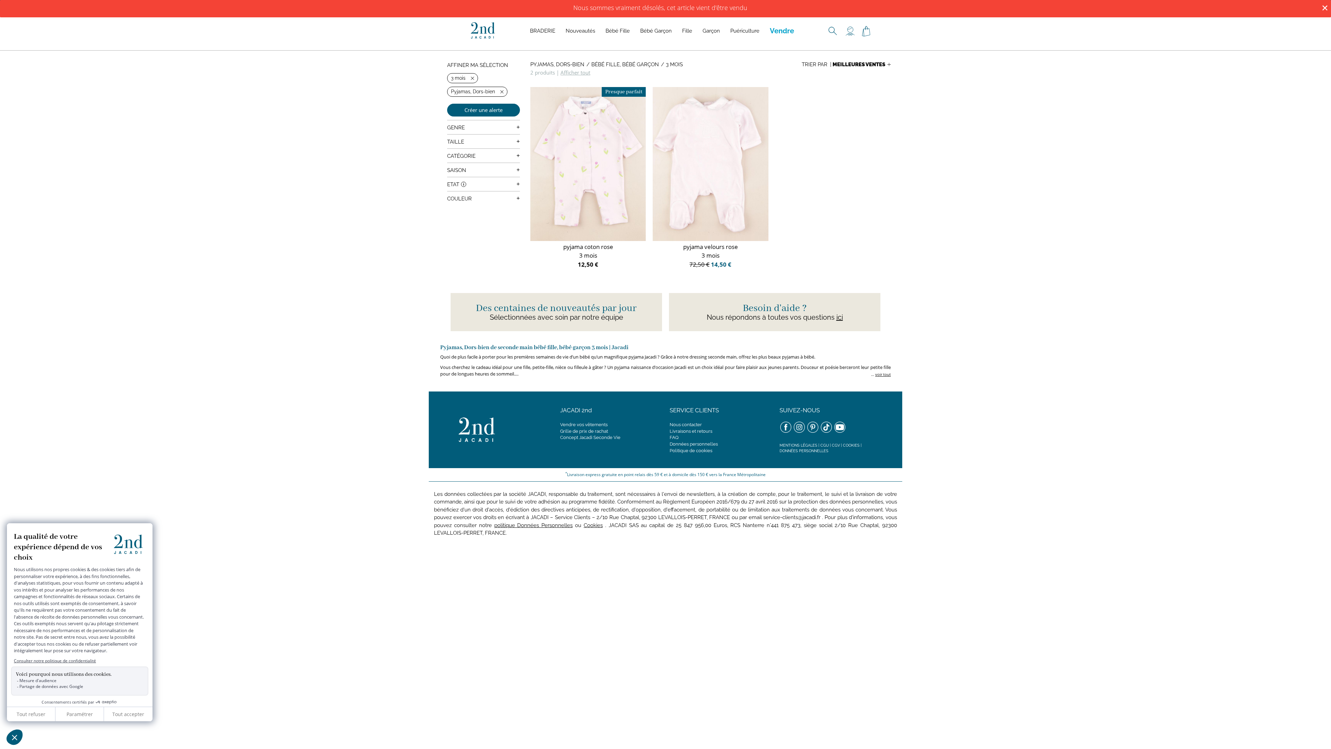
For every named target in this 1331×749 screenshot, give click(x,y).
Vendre (782, 31)
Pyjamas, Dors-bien (557, 64)
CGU (824, 445)
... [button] (880, 374)
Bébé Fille (618, 31)
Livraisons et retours (691, 431)
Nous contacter (686, 424)
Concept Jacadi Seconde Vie (590, 437)
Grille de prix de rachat (584, 431)
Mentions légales (798, 445)
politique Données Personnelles (533, 525)
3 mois (674, 64)
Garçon (711, 31)
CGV (836, 445)
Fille (687, 31)
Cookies (851, 445)
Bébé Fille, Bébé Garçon (625, 64)
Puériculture (744, 31)
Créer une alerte (483, 109)
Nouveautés (580, 31)
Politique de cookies (691, 450)
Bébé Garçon (656, 31)
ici (839, 317)
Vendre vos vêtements (584, 424)
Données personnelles (694, 444)
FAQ (674, 437)
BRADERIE (542, 31)
